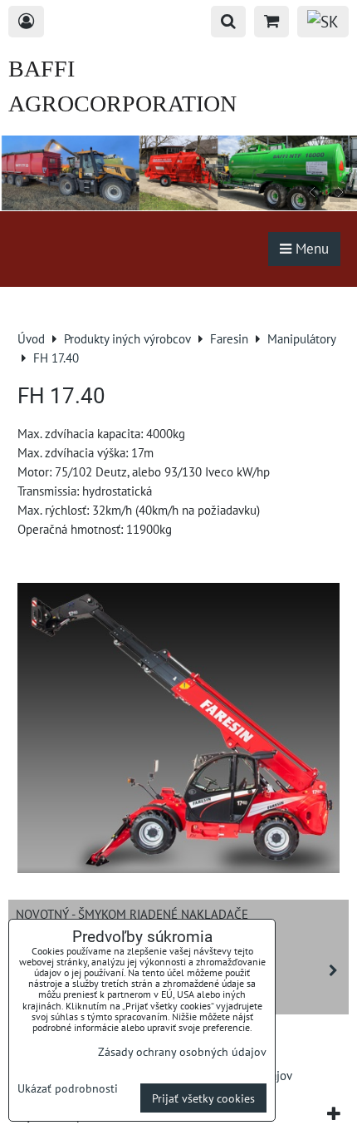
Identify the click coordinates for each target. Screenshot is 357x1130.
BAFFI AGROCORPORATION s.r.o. (122, 103)
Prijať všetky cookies (203, 1098)
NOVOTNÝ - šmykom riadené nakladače (132, 913)
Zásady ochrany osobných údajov (182, 1051)
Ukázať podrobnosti (67, 1088)
